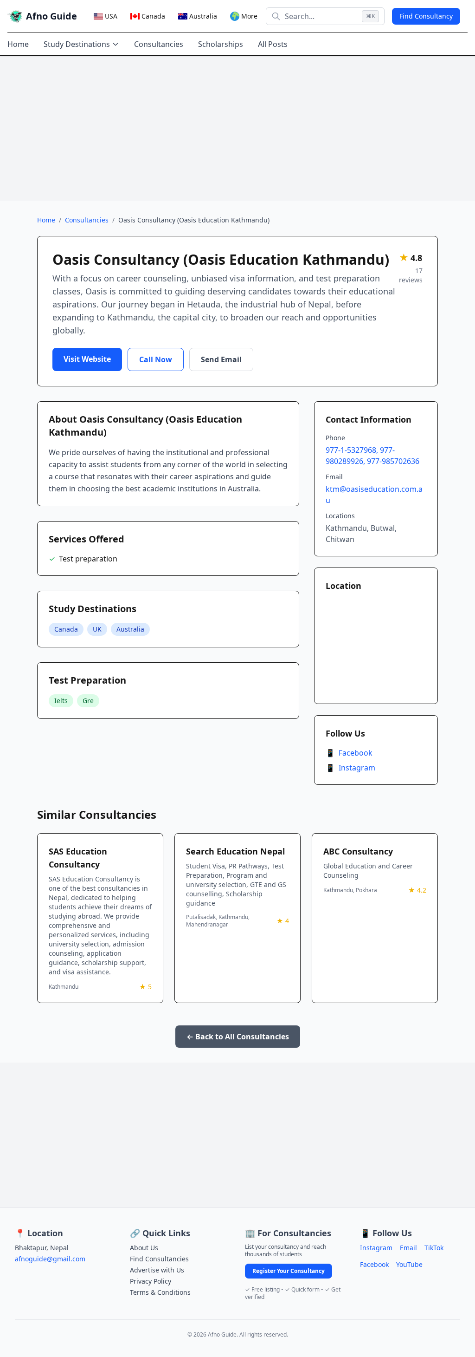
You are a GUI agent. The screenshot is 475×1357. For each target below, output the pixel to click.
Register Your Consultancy (288, 1271)
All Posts (273, 44)
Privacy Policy (150, 1281)
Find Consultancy (426, 16)
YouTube (409, 1264)
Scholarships (220, 44)
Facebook (349, 753)
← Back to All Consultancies (237, 1036)
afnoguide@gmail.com (50, 1258)
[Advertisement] (237, 128)
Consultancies (158, 44)
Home (18, 44)
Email (408, 1247)
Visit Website (87, 359)
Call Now (155, 359)
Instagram (350, 768)
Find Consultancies (159, 1258)
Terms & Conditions (160, 1292)
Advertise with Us (157, 1270)
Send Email (221, 359)
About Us (144, 1247)
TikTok (433, 1247)
